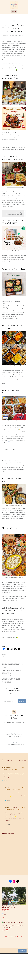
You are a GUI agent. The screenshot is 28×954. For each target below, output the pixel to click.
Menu (14, 11)
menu (18, 261)
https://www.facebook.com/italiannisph (15, 297)
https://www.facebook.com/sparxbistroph (16, 365)
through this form (13, 314)
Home (3, 916)
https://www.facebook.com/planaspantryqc (15, 250)
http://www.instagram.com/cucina (15, 505)
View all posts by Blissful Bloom (14, 722)
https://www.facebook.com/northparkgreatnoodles (15, 421)
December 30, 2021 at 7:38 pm (12, 809)
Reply (24, 767)
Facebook (22, 204)
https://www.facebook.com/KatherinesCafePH (15, 187)
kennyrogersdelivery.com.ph (9, 147)
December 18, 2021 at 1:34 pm (9, 769)
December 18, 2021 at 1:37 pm (12, 789)
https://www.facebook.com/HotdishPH (15, 577)
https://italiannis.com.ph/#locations (11, 318)
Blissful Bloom (11, 35)
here (3, 471)
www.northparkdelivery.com (11, 438)
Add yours (22, 760)
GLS (6, 787)
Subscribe (21, 701)
